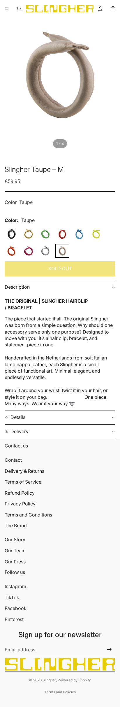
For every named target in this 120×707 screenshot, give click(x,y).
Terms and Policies (60, 692)
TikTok (12, 597)
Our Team (15, 550)
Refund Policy (20, 493)
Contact (13, 460)
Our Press (15, 562)
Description (17, 287)
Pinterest (14, 619)
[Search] (19, 8)
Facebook (16, 608)
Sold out (60, 268)
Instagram (15, 586)
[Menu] (6, 8)
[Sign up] (109, 649)
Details (17, 417)
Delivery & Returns (24, 471)
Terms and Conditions (28, 515)
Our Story (15, 539)
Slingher (49, 680)
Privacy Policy (20, 504)
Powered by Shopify (74, 680)
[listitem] (12, 234)
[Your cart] (113, 8)
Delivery (19, 431)
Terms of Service (23, 482)
